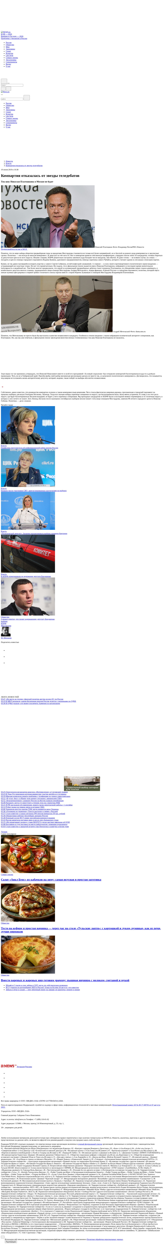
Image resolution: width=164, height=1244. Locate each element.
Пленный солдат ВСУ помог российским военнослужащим (28, 818)
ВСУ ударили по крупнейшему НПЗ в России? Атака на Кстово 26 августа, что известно (42, 987)
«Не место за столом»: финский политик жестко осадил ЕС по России (32, 699)
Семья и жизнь (7, 875)
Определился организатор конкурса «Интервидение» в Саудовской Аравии (34, 792)
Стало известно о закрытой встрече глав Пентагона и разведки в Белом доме (35, 827)
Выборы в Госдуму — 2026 (12, 36)
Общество (5, 617)
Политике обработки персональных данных (105, 1239)
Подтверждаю (11, 1242)
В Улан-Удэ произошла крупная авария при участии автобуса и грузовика (33, 794)
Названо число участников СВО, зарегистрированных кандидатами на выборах (34, 491)
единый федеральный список (90, 1144)
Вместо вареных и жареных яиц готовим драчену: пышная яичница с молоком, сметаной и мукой (65, 980)
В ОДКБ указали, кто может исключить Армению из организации (30, 703)
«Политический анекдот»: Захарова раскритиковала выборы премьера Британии (34, 533)
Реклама (28, 1067)
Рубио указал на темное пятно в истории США (22, 807)
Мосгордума (6, 626)
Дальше (4, 832)
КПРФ (3, 623)
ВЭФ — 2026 (6, 34)
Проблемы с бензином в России (14, 38)
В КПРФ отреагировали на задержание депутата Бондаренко (26, 576)
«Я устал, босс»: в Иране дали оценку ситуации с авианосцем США (31, 798)
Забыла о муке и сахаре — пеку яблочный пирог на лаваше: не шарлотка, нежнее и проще (43, 990)
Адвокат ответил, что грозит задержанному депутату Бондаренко (28, 619)
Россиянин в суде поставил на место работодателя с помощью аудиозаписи (34, 824)
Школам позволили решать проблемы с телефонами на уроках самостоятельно (35, 796)
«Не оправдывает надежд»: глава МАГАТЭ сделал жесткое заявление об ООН (35, 822)
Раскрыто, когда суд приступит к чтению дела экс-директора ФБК (30, 803)
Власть (4, 446)
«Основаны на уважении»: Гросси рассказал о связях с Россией (29, 811)
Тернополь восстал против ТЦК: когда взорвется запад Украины (30, 809)
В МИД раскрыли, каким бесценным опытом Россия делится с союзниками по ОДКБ (38, 701)
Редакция (21, 1067)
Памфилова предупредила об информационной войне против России (29, 448)
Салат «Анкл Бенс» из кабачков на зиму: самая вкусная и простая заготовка (51, 879)
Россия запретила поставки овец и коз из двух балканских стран (29, 820)
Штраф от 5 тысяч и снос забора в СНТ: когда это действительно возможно (37, 985)
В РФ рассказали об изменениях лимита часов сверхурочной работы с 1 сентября (36, 805)
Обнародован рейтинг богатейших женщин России (24, 816)
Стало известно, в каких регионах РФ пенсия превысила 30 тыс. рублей (33, 814)
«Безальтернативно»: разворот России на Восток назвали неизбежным (32, 801)
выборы (4, 621)
